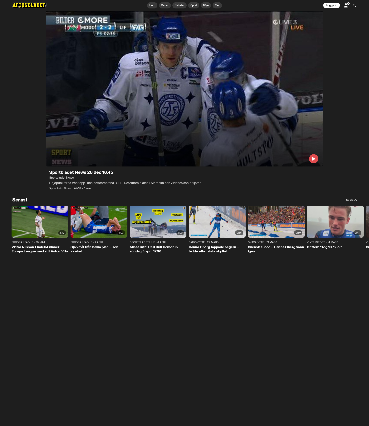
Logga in (331, 5)
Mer (217, 5)
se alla (351, 199)
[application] (184, 88)
